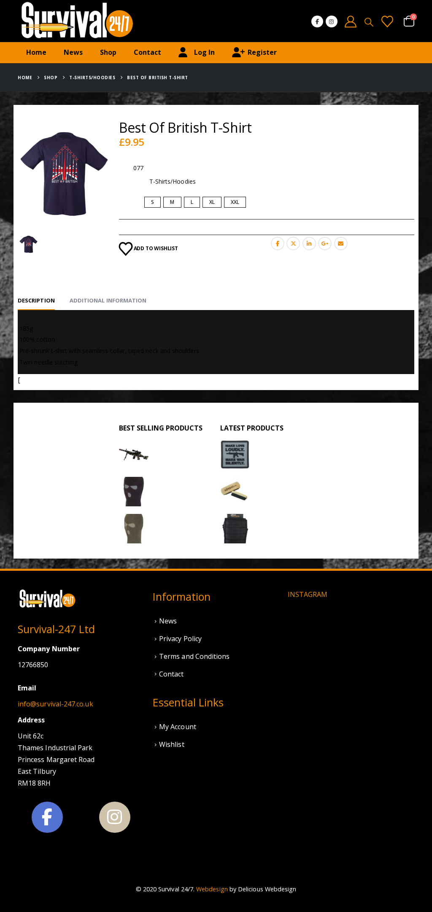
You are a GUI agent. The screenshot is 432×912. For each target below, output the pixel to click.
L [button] (192, 202)
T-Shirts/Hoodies (172, 181)
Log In (204, 52)
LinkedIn (309, 243)
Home (36, 52)
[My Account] (351, 21)
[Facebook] (317, 21)
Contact (147, 52)
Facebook (277, 243)
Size (125, 202)
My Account (177, 726)
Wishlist (171, 744)
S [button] (152, 202)
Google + (325, 243)
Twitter (293, 243)
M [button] (172, 202)
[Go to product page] (133, 454)
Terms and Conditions (194, 656)
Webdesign (212, 889)
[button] (369, 22)
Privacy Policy (180, 638)
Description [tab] (36, 300)
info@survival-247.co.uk (55, 704)
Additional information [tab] (108, 300)
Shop (108, 52)
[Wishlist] (387, 21)
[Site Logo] (77, 21)
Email (341, 243)
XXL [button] (235, 202)
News (73, 52)
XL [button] (212, 202)
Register (262, 52)
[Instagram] (332, 21)
